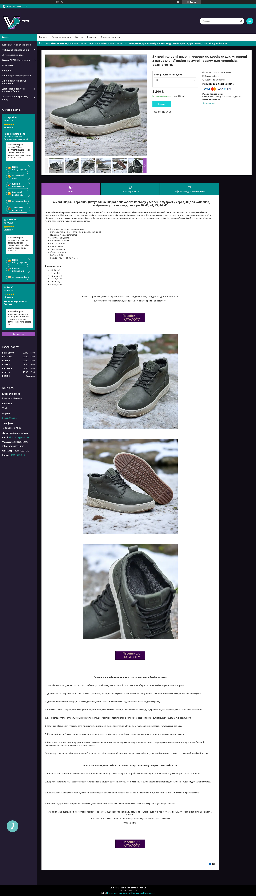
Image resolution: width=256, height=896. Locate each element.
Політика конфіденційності (143, 893)
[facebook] (210, 864)
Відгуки (79, 37)
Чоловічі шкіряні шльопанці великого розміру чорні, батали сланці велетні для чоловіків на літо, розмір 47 (19, 318)
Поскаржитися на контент (118, 893)
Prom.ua (142, 888)
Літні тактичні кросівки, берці (15, 98)
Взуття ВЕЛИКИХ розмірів (16, 60)
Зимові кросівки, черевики (16, 75)
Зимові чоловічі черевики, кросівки (90, 43)
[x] (213, 864)
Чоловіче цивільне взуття (58, 43)
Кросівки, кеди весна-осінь (17, 44)
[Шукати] (240, 21)
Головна (43, 37)
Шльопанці (8, 65)
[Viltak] (12, 21)
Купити (161, 104)
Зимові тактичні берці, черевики (14, 82)
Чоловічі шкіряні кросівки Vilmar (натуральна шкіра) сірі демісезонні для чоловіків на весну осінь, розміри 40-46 (19, 151)
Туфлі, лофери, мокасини (15, 50)
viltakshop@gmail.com (19, 437)
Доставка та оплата (110, 37)
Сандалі (6, 70)
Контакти (91, 37)
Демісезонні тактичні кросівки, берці (13, 90)
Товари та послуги (60, 37)
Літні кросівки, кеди (13, 55)
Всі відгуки (18, 334)
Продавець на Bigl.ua (128, 890)
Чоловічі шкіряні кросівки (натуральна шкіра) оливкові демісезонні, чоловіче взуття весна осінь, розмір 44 (18, 244)
